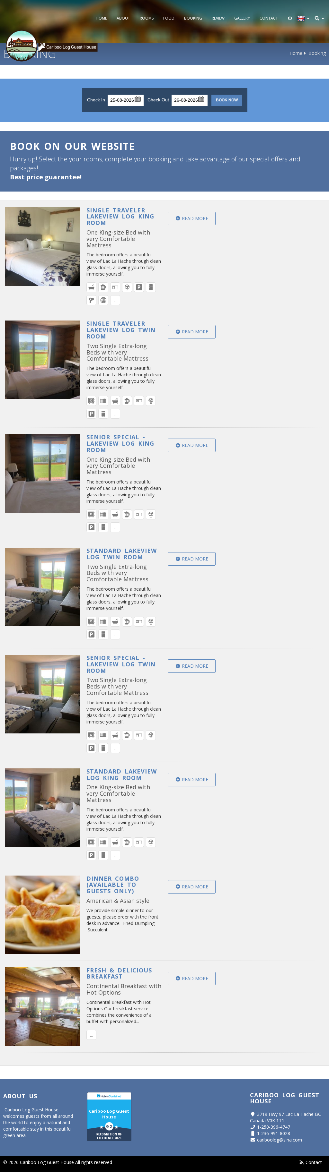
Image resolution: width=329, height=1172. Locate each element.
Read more (194, 218)
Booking (193, 18)
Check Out (158, 99)
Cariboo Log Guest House (109, 1114)
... (115, 300)
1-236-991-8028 (273, 1133)
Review (218, 18)
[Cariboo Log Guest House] (52, 46)
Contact (269, 18)
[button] (137, 98)
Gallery (242, 18)
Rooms (147, 18)
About (123, 18)
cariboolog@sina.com (279, 1140)
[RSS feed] (302, 1162)
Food (168, 18)
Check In (96, 99)
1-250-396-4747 (273, 1127)
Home (101, 18)
